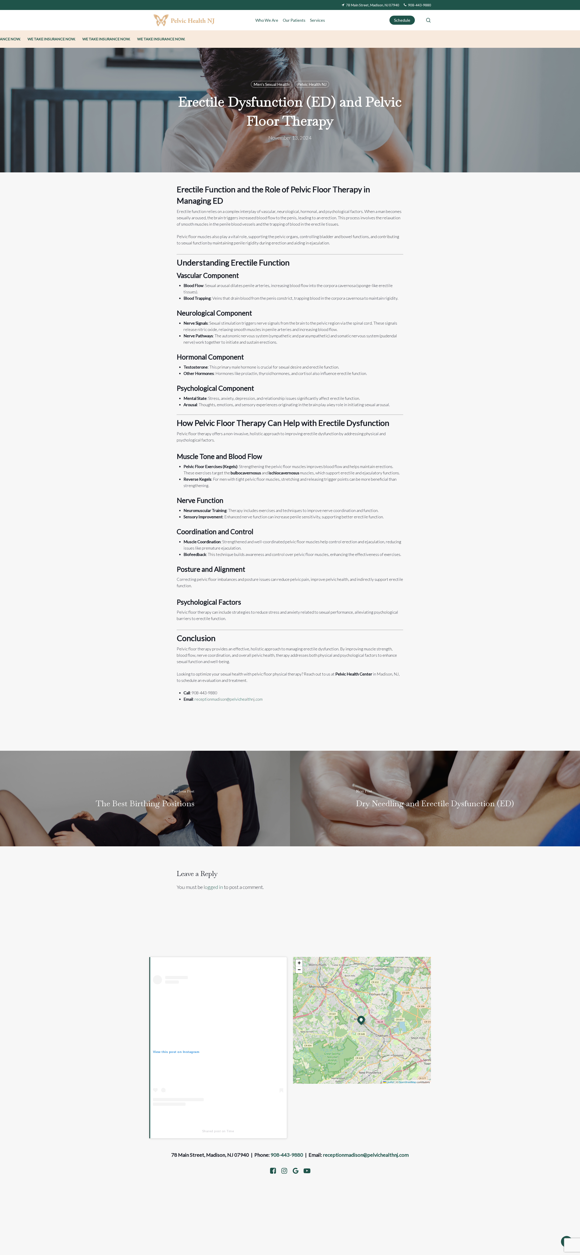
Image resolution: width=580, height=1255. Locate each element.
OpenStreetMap (407, 1082)
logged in (213, 887)
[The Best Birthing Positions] (145, 798)
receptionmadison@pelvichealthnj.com (366, 1155)
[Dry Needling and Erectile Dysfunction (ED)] (435, 798)
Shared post (211, 1131)
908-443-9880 (287, 1155)
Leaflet (390, 1082)
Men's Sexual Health (271, 84)
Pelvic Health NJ (311, 84)
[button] (361, 1019)
